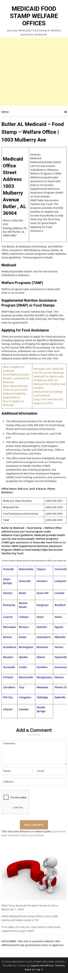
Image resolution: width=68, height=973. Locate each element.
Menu (5, 111)
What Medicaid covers (16, 374)
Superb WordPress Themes (48, 965)
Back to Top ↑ (34, 969)
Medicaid (48, 372)
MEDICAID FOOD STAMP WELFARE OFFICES (34, 16)
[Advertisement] (34, 72)
